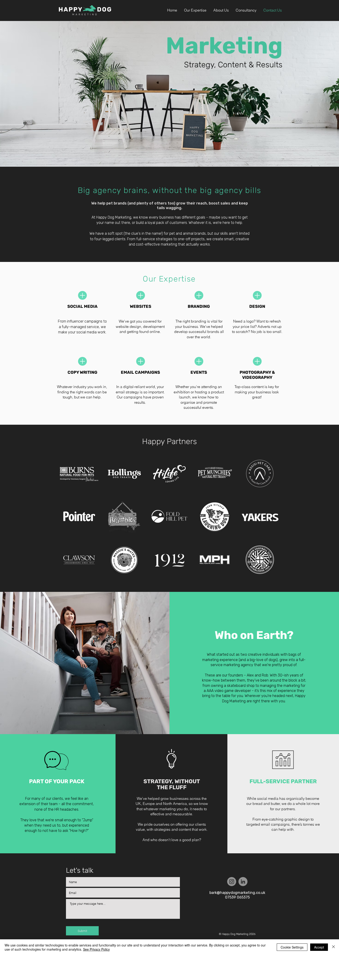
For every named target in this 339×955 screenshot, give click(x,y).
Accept (319, 947)
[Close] (333, 947)
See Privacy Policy (96, 949)
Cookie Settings (292, 947)
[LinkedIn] (242, 881)
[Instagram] (231, 881)
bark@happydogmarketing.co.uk (237, 892)
